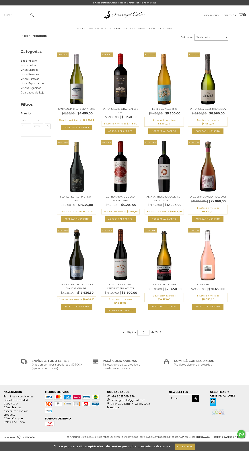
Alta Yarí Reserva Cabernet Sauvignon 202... (164, 198)
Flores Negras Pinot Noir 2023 (76, 198)
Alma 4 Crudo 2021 (164, 284)
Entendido (185, 446)
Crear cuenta (211, 15)
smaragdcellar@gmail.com (128, 400)
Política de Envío (14, 422)
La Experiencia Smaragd (127, 28)
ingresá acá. (203, 437)
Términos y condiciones (18, 396)
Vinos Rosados (30, 74)
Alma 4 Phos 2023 (208, 284)
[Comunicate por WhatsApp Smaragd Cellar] (241, 434)
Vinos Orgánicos (31, 88)
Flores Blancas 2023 (164, 109)
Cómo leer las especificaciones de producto (16, 411)
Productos (97, 28)
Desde (24, 121)
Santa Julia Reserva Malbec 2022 (120, 111)
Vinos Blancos (29, 69)
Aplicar (47, 126)
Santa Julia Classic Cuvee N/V (208, 109)
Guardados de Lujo (32, 92)
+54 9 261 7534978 (123, 396)
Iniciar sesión (228, 15)
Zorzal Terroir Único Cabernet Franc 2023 (120, 286)
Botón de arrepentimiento (229, 437)
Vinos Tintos (28, 65)
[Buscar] (32, 15)
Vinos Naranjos (30, 79)
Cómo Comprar (160, 28)
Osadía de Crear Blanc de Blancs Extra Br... (77, 286)
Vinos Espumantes (32, 83)
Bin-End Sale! (29, 60)
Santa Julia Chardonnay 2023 (76, 109)
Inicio (81, 28)
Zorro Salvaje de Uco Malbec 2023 (120, 198)
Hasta (36, 121)
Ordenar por (187, 37)
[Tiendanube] (20, 438)
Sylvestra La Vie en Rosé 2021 (208, 196)
